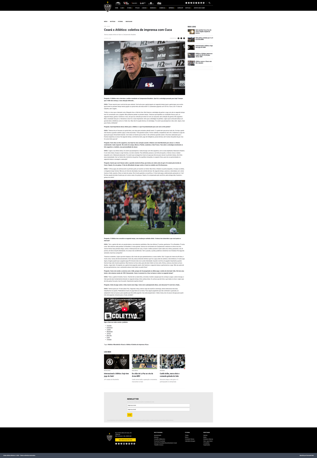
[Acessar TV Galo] (134, 3)
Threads (109, 339)
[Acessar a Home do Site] (107, 6)
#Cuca (147, 344)
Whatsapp (184, 38)
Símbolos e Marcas (208, 439)
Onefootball (204, 3)
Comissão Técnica (189, 439)
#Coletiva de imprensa (137, 344)
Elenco (186, 437)
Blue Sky (109, 335)
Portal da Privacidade (159, 441)
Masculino (129, 21)
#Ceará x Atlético (126, 344)
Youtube (194, 3)
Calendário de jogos (190, 441)
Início (105, 21)
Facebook (196, 3)
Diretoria (156, 437)
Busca (209, 3)
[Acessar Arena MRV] (118, 3)
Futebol (120, 21)
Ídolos (204, 437)
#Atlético (110, 344)
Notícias (112, 21)
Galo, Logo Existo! (208, 441)
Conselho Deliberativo (159, 439)
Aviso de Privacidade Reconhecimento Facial (165, 443)
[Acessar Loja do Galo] (151, 3)
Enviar (129, 415)
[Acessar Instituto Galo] (143, 3)
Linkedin (201, 3)
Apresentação (157, 435)
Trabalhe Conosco (158, 445)
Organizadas (206, 445)
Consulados (206, 443)
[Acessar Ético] (159, 3)
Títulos (186, 435)
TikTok (191, 3)
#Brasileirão (116, 344)
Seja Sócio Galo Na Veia (125, 439)
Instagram (189, 3)
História (205, 435)
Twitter (186, 3)
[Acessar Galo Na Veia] (126, 3)
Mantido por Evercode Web (307, 455)
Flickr (199, 3)
